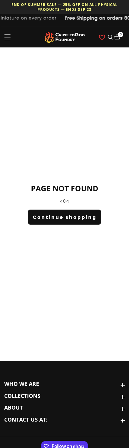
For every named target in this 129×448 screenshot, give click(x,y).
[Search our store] (109, 37)
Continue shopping (65, 217)
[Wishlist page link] (102, 37)
